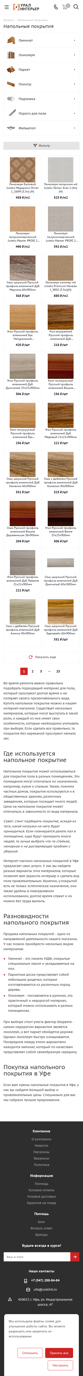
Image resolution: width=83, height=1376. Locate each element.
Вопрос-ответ (41, 1228)
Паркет (24, 70)
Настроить (60, 1365)
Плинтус (25, 84)
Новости (41, 1146)
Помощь (41, 1184)
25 (58, 671)
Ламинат (26, 40)
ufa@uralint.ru (45, 1289)
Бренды (41, 1235)
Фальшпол (27, 128)
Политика (41, 1165)
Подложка (27, 99)
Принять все (59, 1353)
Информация (41, 1175)
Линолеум (27, 55)
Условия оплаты (41, 1190)
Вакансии (41, 1158)
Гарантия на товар (41, 1203)
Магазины (41, 1152)
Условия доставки (41, 1196)
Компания (41, 1131)
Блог (41, 1222)
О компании (41, 1139)
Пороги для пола (32, 113)
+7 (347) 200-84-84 (45, 1280)
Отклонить (30, 1353)
